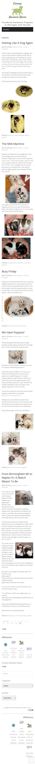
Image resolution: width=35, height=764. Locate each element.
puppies (4, 137)
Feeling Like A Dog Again (17, 43)
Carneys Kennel (12, 263)
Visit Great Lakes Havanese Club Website (13, 652)
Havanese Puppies (13, 135)
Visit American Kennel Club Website (5, 654)
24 (16, 623)
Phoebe (24, 615)
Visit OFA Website (29, 656)
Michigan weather (24, 135)
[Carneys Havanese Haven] (17, 17)
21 (3, 623)
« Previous (6, 621)
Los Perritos (27, 263)
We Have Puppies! (13, 332)
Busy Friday (9, 271)
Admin (29, 707)
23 (12, 623)
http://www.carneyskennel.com (11, 395)
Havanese (20, 263)
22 (8, 623)
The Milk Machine (13, 144)
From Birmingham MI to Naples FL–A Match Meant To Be (17, 477)
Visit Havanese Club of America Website (21, 652)
